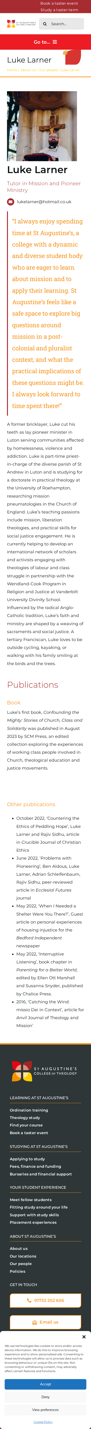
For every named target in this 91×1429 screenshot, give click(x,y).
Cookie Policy (43, 1422)
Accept (45, 1384)
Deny (46, 1397)
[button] (84, 1337)
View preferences (45, 1410)
